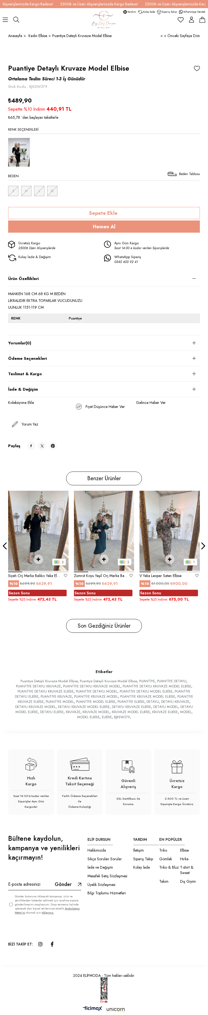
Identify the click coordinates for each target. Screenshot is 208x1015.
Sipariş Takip (169, 12)
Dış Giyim (188, 881)
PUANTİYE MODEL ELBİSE (95, 701)
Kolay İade (149, 12)
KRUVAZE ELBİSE (165, 711)
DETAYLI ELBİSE (52, 711)
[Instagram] (40, 944)
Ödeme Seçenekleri (27, 358)
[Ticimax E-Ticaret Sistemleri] (104, 1010)
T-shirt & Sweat (186, 870)
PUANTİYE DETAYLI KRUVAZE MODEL (92, 686)
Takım (163, 881)
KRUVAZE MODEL (96, 711)
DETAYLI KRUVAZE (175, 701)
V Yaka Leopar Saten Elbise (160, 575)
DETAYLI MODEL (165, 706)
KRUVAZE (73, 711)
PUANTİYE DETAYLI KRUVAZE (38, 686)
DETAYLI (153, 701)
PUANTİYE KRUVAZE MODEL (96, 696)
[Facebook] (52, 944)
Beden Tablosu (189, 174)
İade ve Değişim (100, 867)
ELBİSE (107, 717)
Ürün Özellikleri (23, 279)
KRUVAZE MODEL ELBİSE (131, 711)
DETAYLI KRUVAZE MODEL (35, 706)
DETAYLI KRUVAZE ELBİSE (131, 706)
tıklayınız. (48, 913)
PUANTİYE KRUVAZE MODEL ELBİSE (147, 696)
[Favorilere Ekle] (197, 68)
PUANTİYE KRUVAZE (56, 696)
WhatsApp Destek (194, 12)
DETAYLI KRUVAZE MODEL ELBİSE (84, 706)
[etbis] (104, 990)
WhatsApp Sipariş (127, 259)
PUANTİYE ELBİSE (131, 701)
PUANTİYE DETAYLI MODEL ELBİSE (146, 691)
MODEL (185, 711)
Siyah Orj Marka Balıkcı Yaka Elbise (35, 575)
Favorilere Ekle (65, 575)
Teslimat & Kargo (25, 374)
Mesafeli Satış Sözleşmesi (107, 876)
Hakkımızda (96, 850)
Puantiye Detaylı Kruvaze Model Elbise (49, 681)
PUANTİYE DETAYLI (171, 681)
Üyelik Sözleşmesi (101, 884)
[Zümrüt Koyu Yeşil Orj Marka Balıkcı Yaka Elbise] (104, 531)
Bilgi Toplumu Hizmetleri (106, 893)
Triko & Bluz (169, 867)
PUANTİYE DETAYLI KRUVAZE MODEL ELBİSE (157, 686)
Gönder (63, 884)
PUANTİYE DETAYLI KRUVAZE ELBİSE (46, 691)
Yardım (132, 12)
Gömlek (165, 859)
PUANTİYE (147, 681)
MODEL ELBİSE (88, 717)
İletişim (138, 850)
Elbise (184, 850)
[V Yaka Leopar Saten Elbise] (169, 531)
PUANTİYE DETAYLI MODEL (97, 691)
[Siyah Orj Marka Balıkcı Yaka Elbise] (38, 531)
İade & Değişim (23, 389)
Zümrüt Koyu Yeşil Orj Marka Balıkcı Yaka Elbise (101, 575)
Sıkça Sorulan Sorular (104, 859)
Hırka (184, 859)
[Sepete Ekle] (38, 559)
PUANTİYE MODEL (60, 701)
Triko (163, 850)
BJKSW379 (122, 717)
